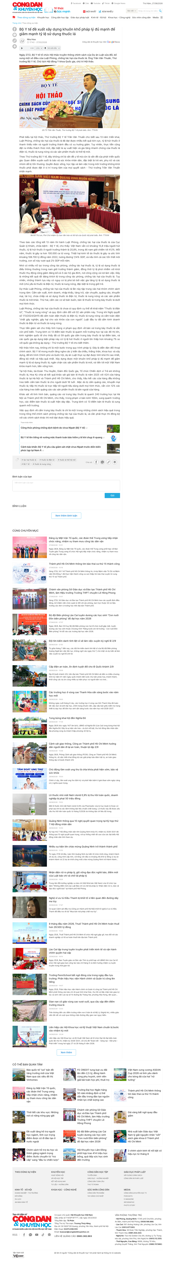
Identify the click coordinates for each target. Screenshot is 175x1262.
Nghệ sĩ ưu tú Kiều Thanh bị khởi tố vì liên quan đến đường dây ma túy (83, 900)
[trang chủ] (41, 7)
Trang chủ (16, 23)
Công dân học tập (60, 17)
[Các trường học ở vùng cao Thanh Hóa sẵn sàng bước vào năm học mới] (29, 701)
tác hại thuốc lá (29, 460)
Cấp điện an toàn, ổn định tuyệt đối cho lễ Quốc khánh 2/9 (81, 666)
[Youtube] (36, 1236)
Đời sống (18, 1196)
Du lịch (18, 1199)
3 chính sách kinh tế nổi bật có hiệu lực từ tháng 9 (145, 1152)
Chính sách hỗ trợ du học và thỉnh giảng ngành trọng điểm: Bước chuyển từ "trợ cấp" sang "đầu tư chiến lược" (43, 1155)
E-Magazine (129, 1199)
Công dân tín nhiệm (96, 1193)
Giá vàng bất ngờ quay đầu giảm (142, 1114)
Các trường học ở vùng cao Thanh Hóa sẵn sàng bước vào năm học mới (84, 694)
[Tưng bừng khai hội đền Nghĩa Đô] (29, 727)
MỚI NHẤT (91, 11)
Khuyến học (43, 17)
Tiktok (107, 3)
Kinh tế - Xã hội (98, 17)
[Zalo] (14, 35)
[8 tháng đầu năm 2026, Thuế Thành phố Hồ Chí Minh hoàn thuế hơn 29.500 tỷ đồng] (29, 933)
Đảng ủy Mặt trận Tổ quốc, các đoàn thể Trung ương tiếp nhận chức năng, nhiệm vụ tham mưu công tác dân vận (83, 540)
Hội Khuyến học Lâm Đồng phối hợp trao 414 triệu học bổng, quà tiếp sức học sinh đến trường (92, 1155)
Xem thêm (66, 1052)
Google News (119, 3)
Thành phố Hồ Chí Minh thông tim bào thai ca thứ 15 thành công (84, 563)
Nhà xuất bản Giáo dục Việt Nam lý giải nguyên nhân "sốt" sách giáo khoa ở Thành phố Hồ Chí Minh (144, 1136)
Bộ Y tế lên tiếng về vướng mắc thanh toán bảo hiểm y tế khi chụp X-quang (61, 437)
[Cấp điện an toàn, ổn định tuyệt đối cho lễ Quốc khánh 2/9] (29, 676)
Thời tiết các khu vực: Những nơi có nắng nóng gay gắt (42, 1114)
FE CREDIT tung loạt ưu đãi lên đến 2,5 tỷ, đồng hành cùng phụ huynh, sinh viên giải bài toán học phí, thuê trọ (93, 1074)
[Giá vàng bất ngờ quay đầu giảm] (120, 1117)
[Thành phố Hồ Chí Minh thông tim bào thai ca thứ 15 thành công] (29, 573)
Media (156, 17)
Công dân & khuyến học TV (135, 1193)
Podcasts (128, 1196)
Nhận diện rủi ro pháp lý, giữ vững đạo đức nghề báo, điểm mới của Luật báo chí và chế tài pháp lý (83, 874)
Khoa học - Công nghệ (119, 17)
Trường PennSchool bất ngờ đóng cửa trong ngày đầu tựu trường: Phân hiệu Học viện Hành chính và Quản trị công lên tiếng (82, 978)
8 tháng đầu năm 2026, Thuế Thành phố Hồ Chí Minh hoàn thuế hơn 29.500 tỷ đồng (84, 925)
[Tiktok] (43, 1236)
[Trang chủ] (13, 17)
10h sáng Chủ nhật (96, 1196)
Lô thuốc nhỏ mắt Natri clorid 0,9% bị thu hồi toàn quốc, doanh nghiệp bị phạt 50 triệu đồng (83, 797)
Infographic (129, 1202)
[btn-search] (160, 11)
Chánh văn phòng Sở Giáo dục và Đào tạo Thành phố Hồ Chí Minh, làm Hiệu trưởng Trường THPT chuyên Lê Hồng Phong (82, 591)
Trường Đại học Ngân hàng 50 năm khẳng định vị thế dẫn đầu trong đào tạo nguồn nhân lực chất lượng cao (93, 1094)
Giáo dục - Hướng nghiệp (98, 1178)
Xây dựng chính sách (133, 1175)
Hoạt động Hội (57, 1175)
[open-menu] (162, 17)
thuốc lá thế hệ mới (67, 460)
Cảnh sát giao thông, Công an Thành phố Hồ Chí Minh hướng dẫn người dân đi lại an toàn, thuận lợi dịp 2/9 (82, 745)
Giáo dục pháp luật (80, 17)
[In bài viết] (14, 48)
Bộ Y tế (26, 464)
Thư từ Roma (93, 1184)
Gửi (112, 495)
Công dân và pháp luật (133, 1178)
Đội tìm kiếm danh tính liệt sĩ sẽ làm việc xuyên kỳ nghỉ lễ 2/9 (82, 641)
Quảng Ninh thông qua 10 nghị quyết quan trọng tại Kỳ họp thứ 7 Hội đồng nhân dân (83, 823)
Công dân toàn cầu (96, 1181)
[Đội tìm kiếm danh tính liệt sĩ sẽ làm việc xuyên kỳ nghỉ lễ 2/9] (29, 650)
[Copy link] (14, 40)
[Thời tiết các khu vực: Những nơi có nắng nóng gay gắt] (18, 1117)
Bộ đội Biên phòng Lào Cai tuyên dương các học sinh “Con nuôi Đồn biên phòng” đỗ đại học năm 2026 (84, 617)
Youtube (96, 3)
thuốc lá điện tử (47, 460)
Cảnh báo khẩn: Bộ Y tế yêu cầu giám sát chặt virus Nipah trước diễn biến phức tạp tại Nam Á (61, 449)
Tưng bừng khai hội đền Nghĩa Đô (67, 718)
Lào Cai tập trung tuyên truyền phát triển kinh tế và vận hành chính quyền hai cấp (82, 951)
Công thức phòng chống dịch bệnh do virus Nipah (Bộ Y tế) (53, 427)
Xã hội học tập (57, 1178)
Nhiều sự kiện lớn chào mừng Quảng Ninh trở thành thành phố (83, 846)
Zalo (87, 3)
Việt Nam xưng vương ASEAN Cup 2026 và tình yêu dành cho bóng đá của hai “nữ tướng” (144, 1074)
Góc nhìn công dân (141, 17)
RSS (14, 1234)
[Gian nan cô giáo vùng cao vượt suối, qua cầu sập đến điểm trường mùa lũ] (29, 1011)
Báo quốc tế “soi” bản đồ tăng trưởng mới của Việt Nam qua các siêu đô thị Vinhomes (40, 1074)
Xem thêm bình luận (66, 515)
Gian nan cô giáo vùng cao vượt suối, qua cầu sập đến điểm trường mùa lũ (82, 1003)
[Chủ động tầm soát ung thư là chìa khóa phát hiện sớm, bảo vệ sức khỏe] (29, 779)
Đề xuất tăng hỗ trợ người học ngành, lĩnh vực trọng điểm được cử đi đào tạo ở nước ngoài (41, 1136)
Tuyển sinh (92, 1175)
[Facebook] (14, 30)
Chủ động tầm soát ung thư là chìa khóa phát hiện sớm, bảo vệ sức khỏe (83, 771)
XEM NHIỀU (107, 11)
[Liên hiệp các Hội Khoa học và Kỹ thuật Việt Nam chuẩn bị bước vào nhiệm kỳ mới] (29, 1036)
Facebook (77, 3)
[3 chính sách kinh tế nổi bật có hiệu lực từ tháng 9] (120, 1155)
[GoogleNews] (49, 1236)
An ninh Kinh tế (21, 1202)
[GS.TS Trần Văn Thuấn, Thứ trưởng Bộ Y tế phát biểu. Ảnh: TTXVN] (69, 96)
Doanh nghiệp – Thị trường (26, 1193)
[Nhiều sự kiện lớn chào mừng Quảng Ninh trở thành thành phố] (29, 856)
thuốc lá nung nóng (43, 464)
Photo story (129, 1205)
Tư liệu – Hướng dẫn (59, 1184)
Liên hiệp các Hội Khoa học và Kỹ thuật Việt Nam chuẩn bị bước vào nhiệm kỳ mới (84, 1029)
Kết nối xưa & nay (58, 1181)
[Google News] (113, 42)
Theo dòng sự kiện (26, 17)
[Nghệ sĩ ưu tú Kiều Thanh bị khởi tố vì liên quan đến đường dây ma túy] (29, 907)
